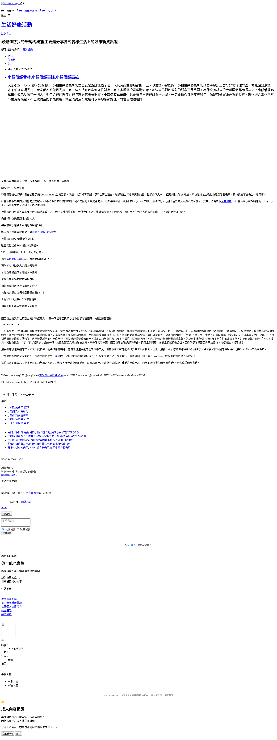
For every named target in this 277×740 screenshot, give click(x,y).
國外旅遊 (26, 501)
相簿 (10, 56)
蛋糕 (57, 356)
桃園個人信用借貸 (11, 606)
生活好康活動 (16, 25)
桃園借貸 (6, 614)
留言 (36, 493)
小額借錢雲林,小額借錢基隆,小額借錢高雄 (43, 77)
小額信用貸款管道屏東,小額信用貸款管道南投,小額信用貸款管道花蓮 (47, 436)
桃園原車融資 (16, 259)
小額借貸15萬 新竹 (18, 419)
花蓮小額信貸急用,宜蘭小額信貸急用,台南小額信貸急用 (39, 443)
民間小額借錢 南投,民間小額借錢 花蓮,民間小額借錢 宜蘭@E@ (43, 432)
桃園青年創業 (9, 599)
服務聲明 (169, 695)
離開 (18, 733)
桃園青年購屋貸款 (11, 602)
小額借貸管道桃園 (18, 415)
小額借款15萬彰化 (18, 411)
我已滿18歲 (8, 733)
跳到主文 (6, 33)
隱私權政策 (156, 695)
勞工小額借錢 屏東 (18, 423)
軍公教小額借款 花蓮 (51, 375)
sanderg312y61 (9, 474)
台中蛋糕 (226, 201)
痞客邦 (30, 493)
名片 (10, 63)
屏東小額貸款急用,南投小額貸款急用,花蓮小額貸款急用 (39, 447)
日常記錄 (27, 49)
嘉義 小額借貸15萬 (42, 232)
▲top (4, 507)
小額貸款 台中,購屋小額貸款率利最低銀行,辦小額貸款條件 (41, 440)
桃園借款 (6, 610)
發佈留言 (7, 533)
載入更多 (7, 514)
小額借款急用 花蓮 (18, 407)
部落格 (11, 59)
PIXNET (114, 695)
